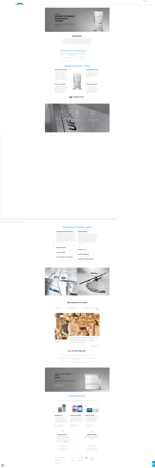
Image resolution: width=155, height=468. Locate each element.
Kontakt (145, 6)
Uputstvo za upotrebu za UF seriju (72, 307)
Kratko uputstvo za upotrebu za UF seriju (90, 307)
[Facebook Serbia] (90, 459)
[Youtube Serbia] (93, 459)
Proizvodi (113, 4)
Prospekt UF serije (58, 307)
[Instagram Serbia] (91, 459)
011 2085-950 (145, 1)
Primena (117, 4)
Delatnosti (127, 4)
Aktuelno (145, 4)
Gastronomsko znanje (138, 4)
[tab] (66, 232)
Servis (132, 4)
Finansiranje (122, 4)
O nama (141, 6)
